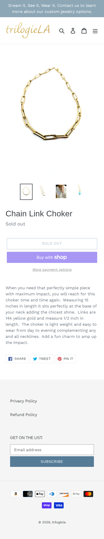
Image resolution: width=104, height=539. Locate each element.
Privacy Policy (23, 401)
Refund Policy (23, 414)
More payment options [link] (52, 269)
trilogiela (59, 522)
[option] (26, 191)
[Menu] (95, 30)
